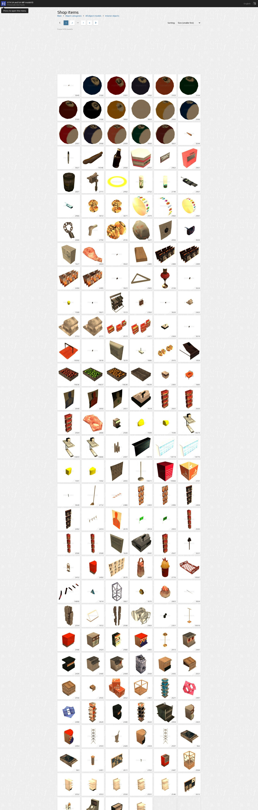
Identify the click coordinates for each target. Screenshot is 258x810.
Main (59, 16)
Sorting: (171, 23)
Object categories (73, 16)
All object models (93, 16)
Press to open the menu (14, 11)
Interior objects (112, 16)
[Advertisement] (129, 53)
